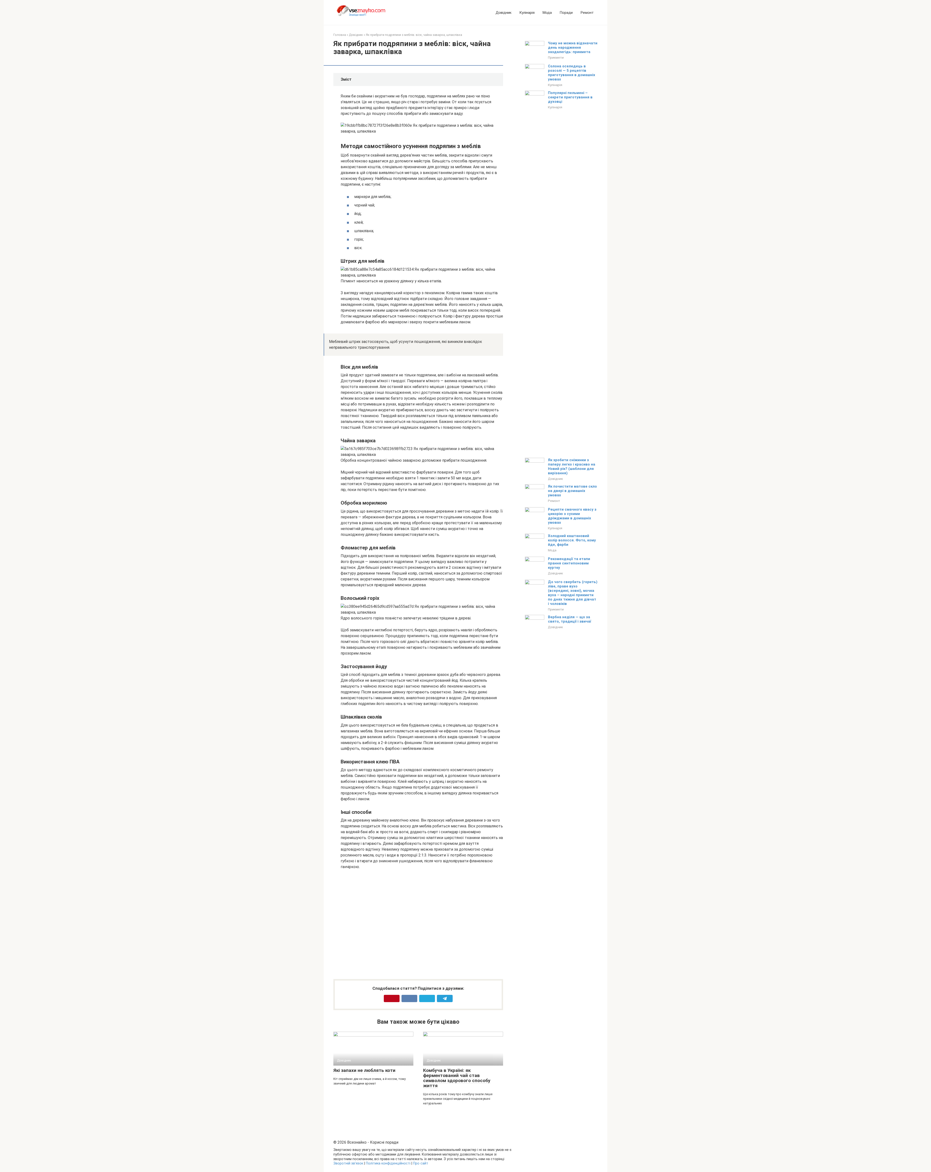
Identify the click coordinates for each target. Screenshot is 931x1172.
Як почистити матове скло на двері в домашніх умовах (572, 490)
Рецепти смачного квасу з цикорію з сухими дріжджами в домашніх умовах (572, 516)
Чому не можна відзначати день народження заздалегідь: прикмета (572, 47)
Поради (566, 12)
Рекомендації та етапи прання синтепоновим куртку (569, 563)
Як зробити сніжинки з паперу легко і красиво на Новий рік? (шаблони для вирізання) (571, 466)
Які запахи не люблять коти (364, 1070)
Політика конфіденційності (388, 1163)
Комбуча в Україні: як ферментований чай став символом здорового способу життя (456, 1078)
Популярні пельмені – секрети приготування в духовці (570, 97)
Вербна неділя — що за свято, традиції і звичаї (569, 619)
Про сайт (420, 1163)
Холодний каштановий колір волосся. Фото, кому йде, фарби (572, 540)
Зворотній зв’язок (348, 1163)
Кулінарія (527, 12)
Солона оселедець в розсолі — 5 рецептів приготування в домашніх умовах (571, 72)
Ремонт (587, 12)
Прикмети (556, 57)
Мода (547, 12)
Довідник (504, 12)
